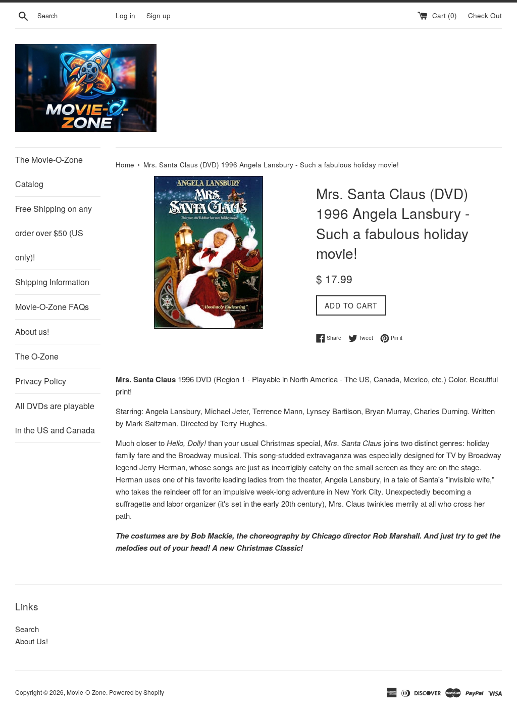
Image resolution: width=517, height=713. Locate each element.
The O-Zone (37, 356)
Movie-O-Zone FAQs (52, 307)
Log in (125, 15)
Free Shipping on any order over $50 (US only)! (53, 233)
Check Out (485, 15)
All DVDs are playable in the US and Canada (55, 418)
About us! (32, 331)
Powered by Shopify (136, 692)
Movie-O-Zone (86, 692)
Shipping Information (52, 282)
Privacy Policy (40, 381)
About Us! (31, 641)
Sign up (158, 15)
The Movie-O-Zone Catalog (49, 172)
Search (27, 628)
